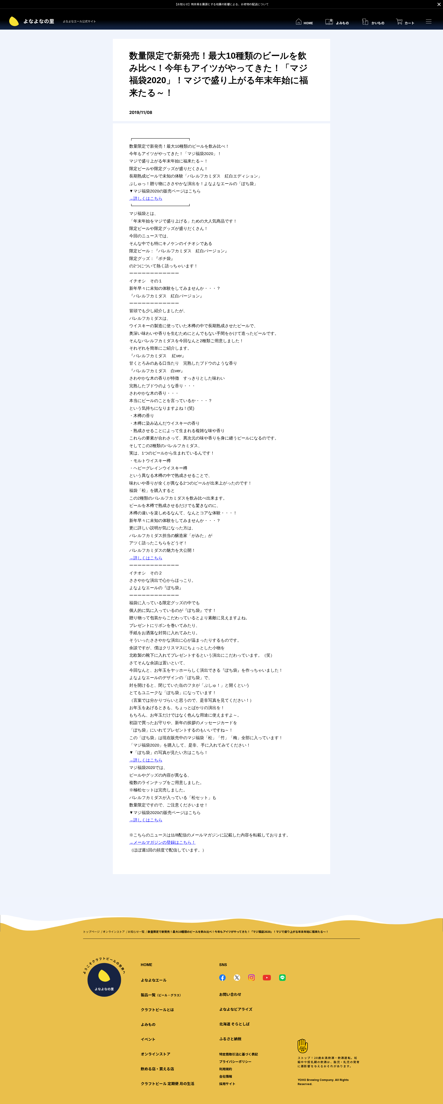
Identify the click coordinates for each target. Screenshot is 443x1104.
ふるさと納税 (230, 1038)
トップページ (91, 931)
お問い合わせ (230, 994)
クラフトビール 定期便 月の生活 (167, 1083)
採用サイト (227, 1083)
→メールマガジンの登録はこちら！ (162, 842)
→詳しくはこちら (145, 198)
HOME (146, 964)
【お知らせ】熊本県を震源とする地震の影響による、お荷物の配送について (221, 4)
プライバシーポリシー (235, 1061)
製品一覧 (162, 994)
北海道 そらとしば (234, 1024)
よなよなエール (154, 980)
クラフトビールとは (157, 1009)
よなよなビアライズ (235, 1009)
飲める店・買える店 (157, 1068)
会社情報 (225, 1076)
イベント (148, 1039)
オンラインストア (114, 931)
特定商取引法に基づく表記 (238, 1054)
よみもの (148, 1024)
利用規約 (225, 1069)
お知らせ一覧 (136, 931)
